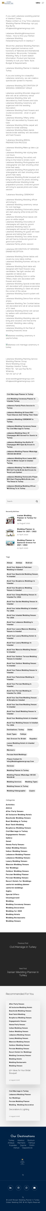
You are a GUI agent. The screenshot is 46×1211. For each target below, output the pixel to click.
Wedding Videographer (16, 791)
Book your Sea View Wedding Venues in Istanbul (22, 706)
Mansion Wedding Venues (17, 864)
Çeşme (32, 791)
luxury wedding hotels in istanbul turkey (20, 744)
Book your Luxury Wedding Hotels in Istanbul (21, 637)
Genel (8, 841)
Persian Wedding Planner (17, 874)
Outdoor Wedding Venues (17, 871)
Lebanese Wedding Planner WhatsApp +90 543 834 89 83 (22, 453)
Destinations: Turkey (15, 730)
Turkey (11, 1140)
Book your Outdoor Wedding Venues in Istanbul (21, 665)
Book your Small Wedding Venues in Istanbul (21, 713)
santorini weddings (14, 888)
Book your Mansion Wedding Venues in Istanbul (21, 651)
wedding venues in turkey (17, 786)
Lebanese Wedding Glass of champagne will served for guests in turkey (22, 435)
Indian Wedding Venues (16, 848)
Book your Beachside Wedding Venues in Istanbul (22, 575)
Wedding (10, 901)
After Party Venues (15, 811)
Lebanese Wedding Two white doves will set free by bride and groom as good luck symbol (21, 470)
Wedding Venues (13, 921)
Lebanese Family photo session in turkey (21, 407)
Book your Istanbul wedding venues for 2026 (21, 616)
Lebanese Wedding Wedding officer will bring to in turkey (21, 487)
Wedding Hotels (13, 914)
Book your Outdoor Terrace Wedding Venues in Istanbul (22, 658)
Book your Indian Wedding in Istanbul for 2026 (22, 610)
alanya (9, 563)
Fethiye (23, 734)
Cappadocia (27, 1148)
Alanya (16, 1148)
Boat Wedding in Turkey (16, 821)
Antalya (19, 563)
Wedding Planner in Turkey (18, 770)
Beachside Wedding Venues (18, 818)
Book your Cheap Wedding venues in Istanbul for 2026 (21, 596)
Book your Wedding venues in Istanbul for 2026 (22, 724)
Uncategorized (12, 898)
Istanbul (21, 1140)
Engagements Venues (16, 835)
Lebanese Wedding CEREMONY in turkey (20, 421)
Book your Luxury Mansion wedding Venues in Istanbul (21, 630)
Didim (30, 730)
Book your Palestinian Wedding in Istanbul (20, 678)
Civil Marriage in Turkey (17, 831)
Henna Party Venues (15, 845)
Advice (9, 808)
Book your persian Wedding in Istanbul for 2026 (19, 692)
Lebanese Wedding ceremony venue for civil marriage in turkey (21, 427)
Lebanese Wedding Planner (18, 855)
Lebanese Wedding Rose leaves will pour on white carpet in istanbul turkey (21, 461)
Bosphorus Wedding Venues (18, 828)
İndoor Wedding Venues (16, 851)
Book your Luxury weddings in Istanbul (19, 644)
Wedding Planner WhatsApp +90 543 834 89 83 (21, 776)
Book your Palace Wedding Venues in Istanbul (22, 671)
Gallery (9, 838)
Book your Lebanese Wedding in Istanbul (20, 623)
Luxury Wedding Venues (16, 861)
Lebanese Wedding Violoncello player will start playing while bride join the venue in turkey (22, 479)
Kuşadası (33, 739)
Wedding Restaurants (15, 918)
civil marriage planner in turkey (20, 394)
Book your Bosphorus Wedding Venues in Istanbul (19, 589)
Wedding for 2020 (14, 911)
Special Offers (12, 894)
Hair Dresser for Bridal (16, 739)
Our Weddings (12, 868)
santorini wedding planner (17, 884)
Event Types (12, 734)
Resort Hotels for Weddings (18, 881)
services (10, 766)
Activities (10, 805)
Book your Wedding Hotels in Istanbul (22, 718)
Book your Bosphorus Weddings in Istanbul (21, 582)
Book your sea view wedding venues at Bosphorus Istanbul (22, 699)
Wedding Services (14, 782)
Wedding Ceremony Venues (18, 904)
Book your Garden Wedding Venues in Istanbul (22, 603)
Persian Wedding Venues (17, 878)
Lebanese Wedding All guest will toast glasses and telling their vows (22, 414)
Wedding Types (31, 782)
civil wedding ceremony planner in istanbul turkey (21, 400)
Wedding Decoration (15, 908)
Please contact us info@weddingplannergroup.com (20, 760)
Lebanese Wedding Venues (18, 858)
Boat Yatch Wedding (15, 825)
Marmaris (11, 750)
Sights (9, 891)
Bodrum (29, 563)
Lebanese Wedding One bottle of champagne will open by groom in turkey (21, 444)
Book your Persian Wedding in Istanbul (19, 685)
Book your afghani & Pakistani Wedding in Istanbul (19, 568)
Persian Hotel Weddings (17, 754)
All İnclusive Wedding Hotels (19, 815)
